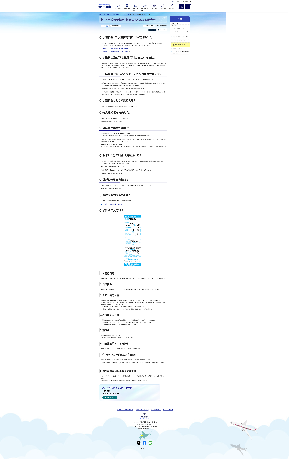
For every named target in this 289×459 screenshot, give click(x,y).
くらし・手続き (109, 14)
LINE (150, 443)
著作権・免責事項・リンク (142, 410)
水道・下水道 (116, 14)
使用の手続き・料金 (124, 14)
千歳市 (104, 5)
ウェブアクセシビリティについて (125, 410)
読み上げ (153, 30)
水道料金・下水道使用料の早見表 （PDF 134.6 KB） (116, 51)
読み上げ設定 (163, 30)
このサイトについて (168, 410)
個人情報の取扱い (156, 410)
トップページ (102, 14)
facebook (144, 443)
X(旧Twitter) (139, 443)
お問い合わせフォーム (109, 397)
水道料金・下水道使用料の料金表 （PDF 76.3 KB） (115, 48)
